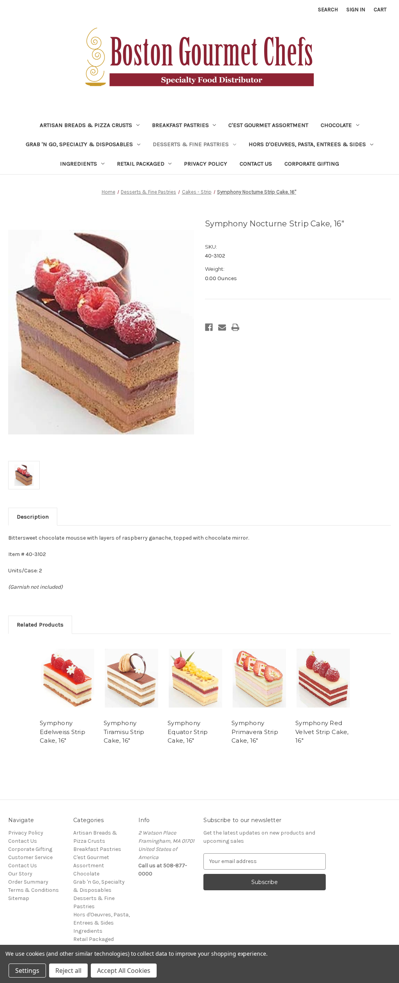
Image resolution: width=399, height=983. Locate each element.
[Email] (222, 327)
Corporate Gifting (311, 163)
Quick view (68, 678)
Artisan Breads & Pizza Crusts (86, 125)
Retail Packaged (140, 163)
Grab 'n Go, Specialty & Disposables (79, 144)
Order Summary (28, 882)
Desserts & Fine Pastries (191, 144)
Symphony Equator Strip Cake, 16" (188, 731)
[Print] (235, 327)
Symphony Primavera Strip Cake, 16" (254, 731)
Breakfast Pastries (180, 125)
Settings (27, 970)
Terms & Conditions (33, 890)
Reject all (68, 970)
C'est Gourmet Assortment (268, 125)
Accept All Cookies (123, 970)
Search (328, 9)
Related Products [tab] (40, 624)
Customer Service (30, 857)
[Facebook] (209, 327)
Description (33, 516)
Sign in (355, 9)
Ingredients (78, 163)
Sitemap (18, 898)
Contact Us (256, 163)
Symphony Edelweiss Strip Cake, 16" (62, 731)
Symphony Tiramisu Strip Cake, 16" (124, 731)
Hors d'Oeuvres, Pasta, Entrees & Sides (307, 144)
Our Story (20, 873)
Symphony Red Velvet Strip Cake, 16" (322, 731)
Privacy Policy (205, 163)
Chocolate (336, 125)
